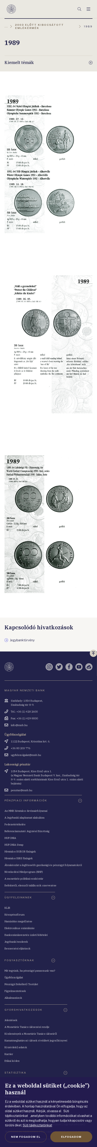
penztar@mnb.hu (21, 790)
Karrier (9, 1054)
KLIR (7, 907)
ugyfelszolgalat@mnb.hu (26, 755)
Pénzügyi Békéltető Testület (21, 984)
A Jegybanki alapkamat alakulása (24, 817)
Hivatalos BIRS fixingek (19, 858)
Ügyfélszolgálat (14, 977)
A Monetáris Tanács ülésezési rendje (27, 1027)
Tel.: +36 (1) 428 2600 (24, 711)
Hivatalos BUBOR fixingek (20, 851)
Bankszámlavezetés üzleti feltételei (26, 935)
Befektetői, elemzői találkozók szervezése (30, 885)
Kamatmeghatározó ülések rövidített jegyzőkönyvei (36, 1040)
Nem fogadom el (25, 1136)
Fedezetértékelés (15, 824)
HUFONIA (10, 838)
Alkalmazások (13, 997)
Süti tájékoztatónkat (37, 1125)
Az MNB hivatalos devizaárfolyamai (26, 810)
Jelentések (11, 1020)
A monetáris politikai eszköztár (24, 878)
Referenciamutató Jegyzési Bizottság (27, 831)
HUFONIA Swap (14, 844)
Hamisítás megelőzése (18, 921)
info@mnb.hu (19, 725)
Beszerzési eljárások (17, 948)
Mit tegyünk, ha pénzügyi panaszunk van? (30, 970)
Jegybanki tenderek (16, 941)
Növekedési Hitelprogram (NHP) (24, 871)
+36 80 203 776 (20, 748)
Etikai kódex (12, 1060)
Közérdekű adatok (16, 1047)
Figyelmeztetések (15, 991)
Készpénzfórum (15, 914)
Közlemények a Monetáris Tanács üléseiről (31, 1033)
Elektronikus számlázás (20, 928)
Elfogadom (71, 1136)
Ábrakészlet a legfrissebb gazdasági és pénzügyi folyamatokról (43, 865)
